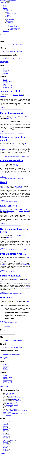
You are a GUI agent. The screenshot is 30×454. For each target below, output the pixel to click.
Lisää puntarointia (11, 403)
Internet (7, 187)
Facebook (5, 69)
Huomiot (15, 95)
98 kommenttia (15, 250)
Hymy (14, 186)
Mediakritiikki (20, 186)
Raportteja (5, 82)
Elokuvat (5, 424)
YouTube (5, 73)
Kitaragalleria (14, 396)
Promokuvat (9, 21)
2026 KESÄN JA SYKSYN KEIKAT (13, 44)
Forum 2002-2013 (7, 85)
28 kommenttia (12, 271)
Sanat (7, 12)
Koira (4, 433)
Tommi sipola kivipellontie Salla (11, 410)
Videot (8, 15)
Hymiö (3, 182)
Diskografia (9, 11)
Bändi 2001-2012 (7, 84)
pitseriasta (4, 264)
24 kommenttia (11, 133)
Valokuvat (5, 446)
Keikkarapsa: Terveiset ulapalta (16, 397)
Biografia (8, 16)
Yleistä (5, 450)
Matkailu (5, 437)
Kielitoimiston (26, 264)
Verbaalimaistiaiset (11, 13)
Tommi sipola (6, 413)
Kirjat (4, 432)
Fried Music (3, 453)
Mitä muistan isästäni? (8, 440)
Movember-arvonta (5, 149)
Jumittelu (5, 429)
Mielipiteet (2, 165)
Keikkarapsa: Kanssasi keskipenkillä (12, 51)
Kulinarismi (6, 434)
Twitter (5, 71)
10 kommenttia (9, 322)
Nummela (12, 25)
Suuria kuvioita (13, 26)
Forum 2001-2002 (7, 87)
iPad (1, 211)
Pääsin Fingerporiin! (11, 112)
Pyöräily (15, 164)
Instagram (4, 62)
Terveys (5, 444)
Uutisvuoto (6, 297)
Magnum (5, 436)
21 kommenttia (10, 225)
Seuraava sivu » (7, 326)
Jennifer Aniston (11, 393)
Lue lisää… (3, 107)
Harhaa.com (6, 70)
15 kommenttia (14, 156)
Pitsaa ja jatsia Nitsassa (13, 253)
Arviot (4, 423)
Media (4, 18)
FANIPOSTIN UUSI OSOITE (19, 413)
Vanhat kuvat (9, 22)
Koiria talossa (9, 395)
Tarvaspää (27, 286)
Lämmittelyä (15, 399)
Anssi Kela (3, 2)
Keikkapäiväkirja (7, 81)
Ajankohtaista (6, 421)
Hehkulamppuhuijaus (21, 209)
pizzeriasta (24, 263)
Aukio (11, 23)
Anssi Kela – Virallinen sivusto (8, 0)
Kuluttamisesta (8, 205)
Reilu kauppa (10, 211)
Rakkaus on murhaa (15, 28)
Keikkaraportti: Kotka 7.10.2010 (11, 58)
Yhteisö (5, 6)
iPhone (4, 211)
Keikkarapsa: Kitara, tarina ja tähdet (12, 354)
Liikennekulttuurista (11, 160)
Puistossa (9, 406)
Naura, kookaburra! (10, 407)
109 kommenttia (8, 201)
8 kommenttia (11, 109)
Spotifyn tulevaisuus (18, 402)
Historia (5, 80)
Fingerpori (14, 117)
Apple (14, 209)
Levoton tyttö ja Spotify (12, 405)
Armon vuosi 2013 (10, 91)
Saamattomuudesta (10, 275)
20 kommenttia (11, 178)
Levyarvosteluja (10, 19)
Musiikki (5, 9)
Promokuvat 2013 (14, 29)
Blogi (4, 5)
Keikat (5, 8)
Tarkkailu (5, 443)
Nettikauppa (6, 31)
